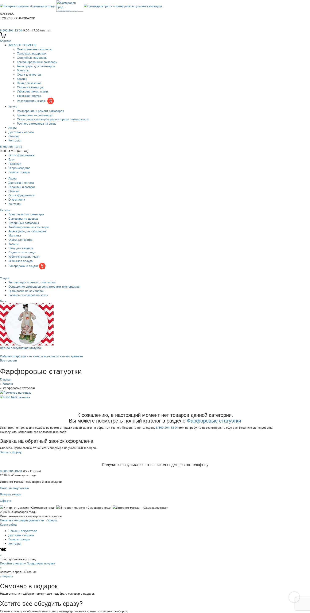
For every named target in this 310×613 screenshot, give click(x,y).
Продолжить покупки (41, 563)
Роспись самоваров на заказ (36, 123)
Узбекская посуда (29, 95)
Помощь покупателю (14, 488)
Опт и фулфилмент (21, 155)
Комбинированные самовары (37, 62)
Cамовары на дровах (31, 53)
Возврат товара (19, 172)
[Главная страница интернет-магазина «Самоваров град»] (81, 5)
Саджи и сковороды (30, 87)
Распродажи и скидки (32, 100)
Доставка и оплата (21, 132)
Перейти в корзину (13, 563)
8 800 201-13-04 (11, 30)
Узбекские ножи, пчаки (32, 91)
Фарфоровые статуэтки (214, 420)
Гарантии (14, 163)
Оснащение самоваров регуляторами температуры (53, 119)
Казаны (22, 78)
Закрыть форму (11, 452)
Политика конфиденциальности (22, 520)
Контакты (14, 140)
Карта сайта (8, 524)
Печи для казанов (29, 83)
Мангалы (23, 70)
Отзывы (13, 136)
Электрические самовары (34, 49)
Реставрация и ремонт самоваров (40, 111)
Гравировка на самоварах (35, 115)
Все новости (8, 360)
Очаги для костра (29, 74)
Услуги (13, 106)
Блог (11, 159)
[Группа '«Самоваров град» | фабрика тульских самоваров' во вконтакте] (2, 26)
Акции (12, 127)
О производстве (19, 168)
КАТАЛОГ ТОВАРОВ (22, 45)
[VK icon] (3, 550)
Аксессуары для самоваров (36, 66)
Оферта (5, 500)
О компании (16, 199)
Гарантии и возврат (21, 187)
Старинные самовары (32, 57)
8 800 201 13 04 (11, 146)
